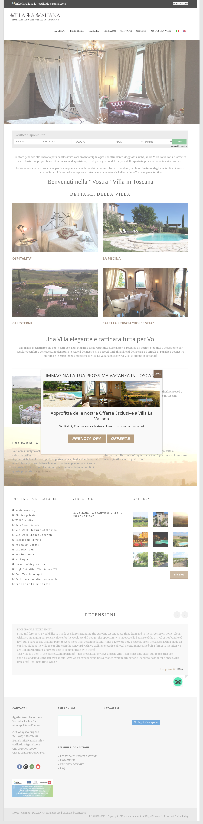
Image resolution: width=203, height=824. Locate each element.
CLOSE (158, 374)
